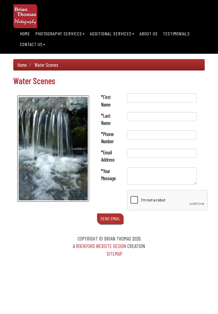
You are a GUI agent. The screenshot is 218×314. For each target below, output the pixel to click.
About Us (149, 33)
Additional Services (111, 33)
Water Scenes (46, 65)
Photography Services (58, 33)
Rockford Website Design (101, 246)
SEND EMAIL (110, 218)
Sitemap (114, 253)
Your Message (108, 174)
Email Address (108, 156)
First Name (106, 100)
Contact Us (31, 44)
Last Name (106, 119)
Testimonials (176, 33)
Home (25, 33)
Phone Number (107, 137)
